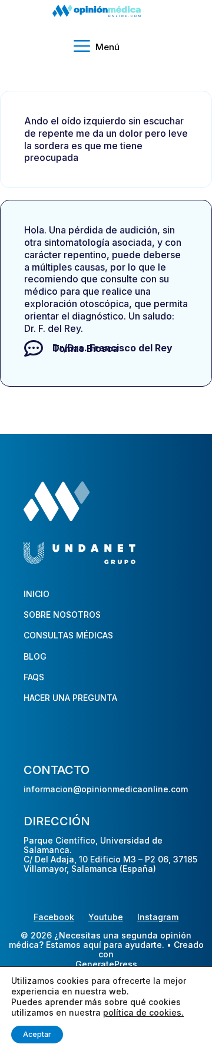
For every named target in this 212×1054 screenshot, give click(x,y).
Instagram (157, 917)
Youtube (105, 917)
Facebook (54, 917)
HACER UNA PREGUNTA (70, 698)
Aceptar (37, 1034)
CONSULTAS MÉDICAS (68, 635)
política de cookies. (143, 1012)
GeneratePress (106, 964)
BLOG (35, 656)
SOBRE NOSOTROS (62, 615)
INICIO (36, 594)
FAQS (34, 677)
